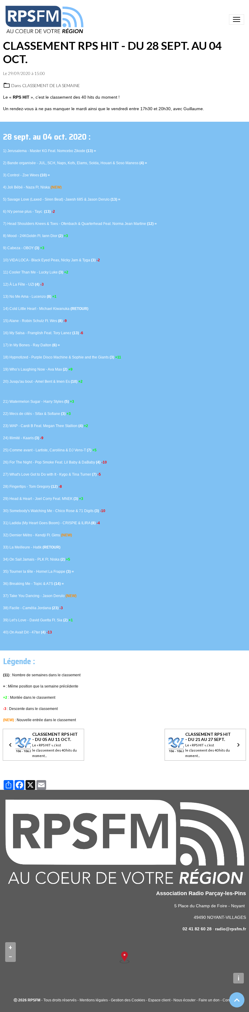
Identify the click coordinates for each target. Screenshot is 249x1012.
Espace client (159, 1000)
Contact (229, 1000)
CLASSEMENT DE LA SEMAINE (51, 85)
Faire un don (209, 1000)
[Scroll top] (236, 999)
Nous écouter (184, 1000)
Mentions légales (94, 1000)
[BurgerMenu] (236, 19)
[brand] (45, 19)
